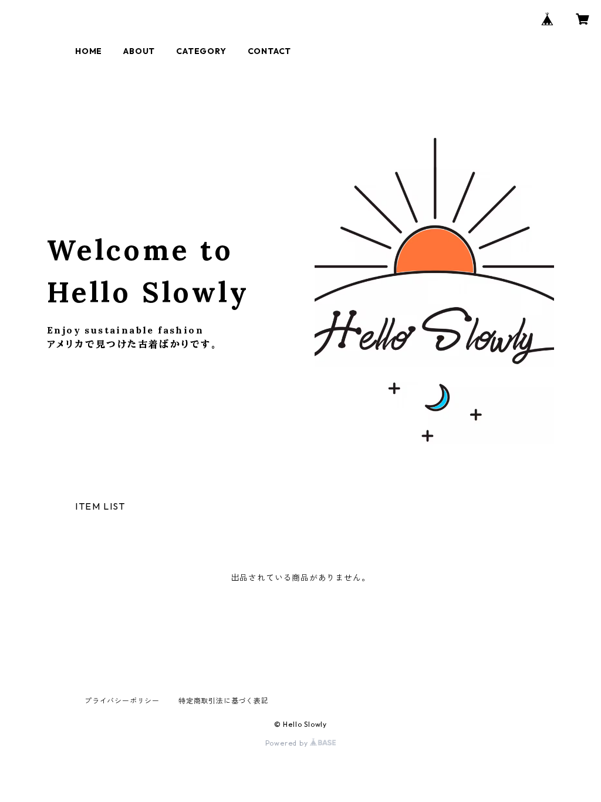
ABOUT (139, 51)
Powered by (287, 743)
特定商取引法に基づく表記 (223, 700)
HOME (88, 51)
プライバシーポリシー (122, 700)
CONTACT (270, 51)
